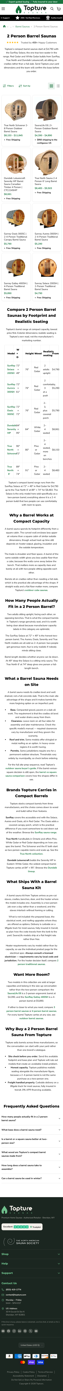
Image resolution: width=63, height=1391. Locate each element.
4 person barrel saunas (44, 1011)
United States (30, 1345)
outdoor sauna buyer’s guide (21, 768)
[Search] (52, 8)
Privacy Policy (13, 1372)
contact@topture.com (16, 1294)
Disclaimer (42, 1376)
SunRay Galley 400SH (36, 997)
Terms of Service (45, 1372)
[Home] (4, 26)
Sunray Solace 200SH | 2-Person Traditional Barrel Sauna (46, 286)
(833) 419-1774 (13, 1289)
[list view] (58, 86)
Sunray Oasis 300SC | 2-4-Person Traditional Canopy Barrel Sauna (15, 236)
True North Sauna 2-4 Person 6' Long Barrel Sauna (46, 181)
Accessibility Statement (23, 1376)
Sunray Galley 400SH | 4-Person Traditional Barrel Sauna (15, 286)
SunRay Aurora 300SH (11, 388)
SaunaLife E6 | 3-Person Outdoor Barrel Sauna (46, 128)
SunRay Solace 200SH (11, 369)
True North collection (31, 853)
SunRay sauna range (45, 832)
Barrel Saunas (22, 26)
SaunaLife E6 (14, 993)
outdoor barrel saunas (31, 1018)
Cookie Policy (29, 1372)
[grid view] (51, 86)
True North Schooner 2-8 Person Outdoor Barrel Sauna (16, 128)
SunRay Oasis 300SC (11, 410)
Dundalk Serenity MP (11, 429)
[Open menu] (3, 8)
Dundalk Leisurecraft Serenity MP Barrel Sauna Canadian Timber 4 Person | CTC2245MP (14, 184)
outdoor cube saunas (36, 590)
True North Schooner (12, 450)
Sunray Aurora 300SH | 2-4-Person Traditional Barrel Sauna (46, 236)
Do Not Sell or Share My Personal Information (31, 1379)
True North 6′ (10, 470)
